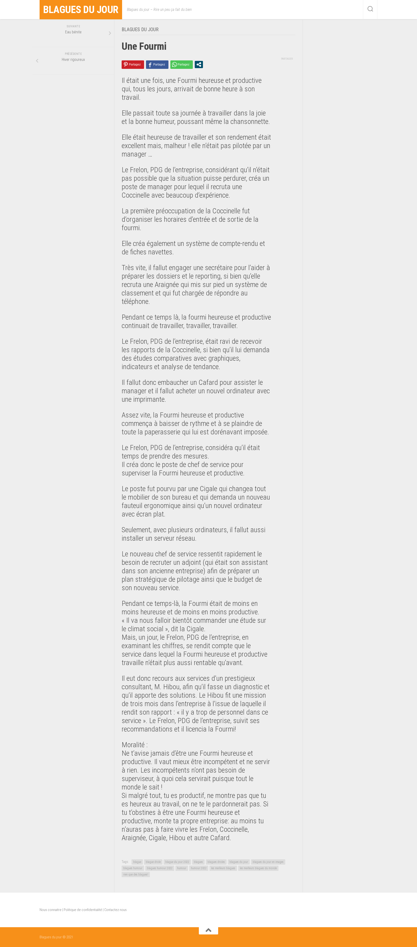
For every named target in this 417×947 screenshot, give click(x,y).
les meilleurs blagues (223, 868)
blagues (198, 862)
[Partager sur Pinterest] (133, 64)
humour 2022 (199, 868)
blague (137, 862)
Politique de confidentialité (83, 910)
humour (181, 868)
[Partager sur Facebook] (157, 64)
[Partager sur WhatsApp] (181, 64)
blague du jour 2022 (177, 862)
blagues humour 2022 (160, 868)
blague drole (153, 862)
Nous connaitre (51, 910)
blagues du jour (238, 862)
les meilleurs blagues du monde (258, 868)
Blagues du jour (80, 9)
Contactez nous (115, 910)
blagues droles (216, 862)
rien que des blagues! (135, 874)
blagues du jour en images (268, 862)
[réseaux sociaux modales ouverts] (199, 64)
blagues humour (132, 868)
